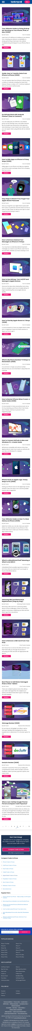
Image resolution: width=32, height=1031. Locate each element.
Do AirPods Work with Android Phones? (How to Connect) (13, 115)
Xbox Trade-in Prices (8, 882)
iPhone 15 (18, 952)
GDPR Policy (6, 1003)
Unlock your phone (5, 980)
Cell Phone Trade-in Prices (9, 865)
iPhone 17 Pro (19, 943)
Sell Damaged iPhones (21, 980)
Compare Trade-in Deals (16, 849)
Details (6, 47)
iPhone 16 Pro (4, 950)
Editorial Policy (8, 1011)
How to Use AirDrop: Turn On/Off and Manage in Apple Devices (15, 280)
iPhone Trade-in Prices (8, 862)
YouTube (18, 991)
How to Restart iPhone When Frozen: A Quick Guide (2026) (16, 400)
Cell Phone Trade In (5, 967)
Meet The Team (4, 969)
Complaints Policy (23, 1003)
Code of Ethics (21, 1007)
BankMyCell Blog (19, 975)
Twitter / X (3, 993)
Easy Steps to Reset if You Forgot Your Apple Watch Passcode (16, 199)
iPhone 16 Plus (4, 952)
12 (29, 826)
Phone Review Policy (22, 1013)
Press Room (3, 978)
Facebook (3, 991)
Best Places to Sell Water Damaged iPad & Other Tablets (15, 683)
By (5, 35)
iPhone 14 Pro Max (20, 957)
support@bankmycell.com (20, 1018)
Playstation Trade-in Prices (9, 878)
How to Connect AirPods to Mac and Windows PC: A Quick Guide (15, 441)
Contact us (3, 973)
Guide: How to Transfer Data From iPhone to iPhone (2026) (14, 74)
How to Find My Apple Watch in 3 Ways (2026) (16, 321)
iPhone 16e (3, 948)
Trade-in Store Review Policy (19, 1011)
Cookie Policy (24, 1001)
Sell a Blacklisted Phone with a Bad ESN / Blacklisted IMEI (16, 913)
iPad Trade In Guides (25, 645)
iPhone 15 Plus (4, 957)
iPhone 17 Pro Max (5, 943)
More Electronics (7, 888)
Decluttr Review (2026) (10, 762)
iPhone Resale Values (20, 971)
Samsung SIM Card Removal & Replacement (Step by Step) (13, 600)
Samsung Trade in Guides (23, 604)
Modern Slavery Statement (16, 1009)
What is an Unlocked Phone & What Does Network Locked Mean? (15, 905)
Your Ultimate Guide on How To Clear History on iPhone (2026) (15, 520)
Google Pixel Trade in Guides (23, 806)
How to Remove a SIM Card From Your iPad (15, 641)
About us (18, 967)
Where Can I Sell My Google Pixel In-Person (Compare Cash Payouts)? (15, 803)
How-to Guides (26, 35)
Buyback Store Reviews (24, 725)
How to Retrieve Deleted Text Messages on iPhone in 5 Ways (13, 241)
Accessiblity (8, 1007)
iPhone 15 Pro (4, 954)
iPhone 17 (18, 945)
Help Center (3, 971)
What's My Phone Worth (21, 969)
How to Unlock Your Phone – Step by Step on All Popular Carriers (17, 897)
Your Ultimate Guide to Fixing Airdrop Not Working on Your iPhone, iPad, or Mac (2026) (15, 30)
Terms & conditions (8, 1001)
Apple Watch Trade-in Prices (10, 875)
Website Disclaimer (15, 1005)
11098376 (13, 1024)
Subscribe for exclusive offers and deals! (12, 929)
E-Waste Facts (19, 973)
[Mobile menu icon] (3, 2)
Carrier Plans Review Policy (10, 1013)
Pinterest (3, 995)
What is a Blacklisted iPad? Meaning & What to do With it (16, 561)
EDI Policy (15, 1007)
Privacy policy (17, 1001)
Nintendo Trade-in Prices (9, 885)
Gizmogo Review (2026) (11, 723)
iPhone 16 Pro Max (20, 950)
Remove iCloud (4, 975)
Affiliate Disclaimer (14, 1003)
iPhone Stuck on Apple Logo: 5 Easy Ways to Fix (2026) (14, 480)
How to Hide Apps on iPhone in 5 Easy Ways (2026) (15, 160)
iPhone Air (3, 945)
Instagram (18, 993)
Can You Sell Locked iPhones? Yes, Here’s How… (15, 909)
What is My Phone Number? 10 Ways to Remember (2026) (16, 361)
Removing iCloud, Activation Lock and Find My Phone (16, 901)
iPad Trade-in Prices (8, 868)
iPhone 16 (18, 948)
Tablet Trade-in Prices (8, 872)
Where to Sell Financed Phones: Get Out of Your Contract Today (15, 917)
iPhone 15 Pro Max (20, 954)
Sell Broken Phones (20, 978)
